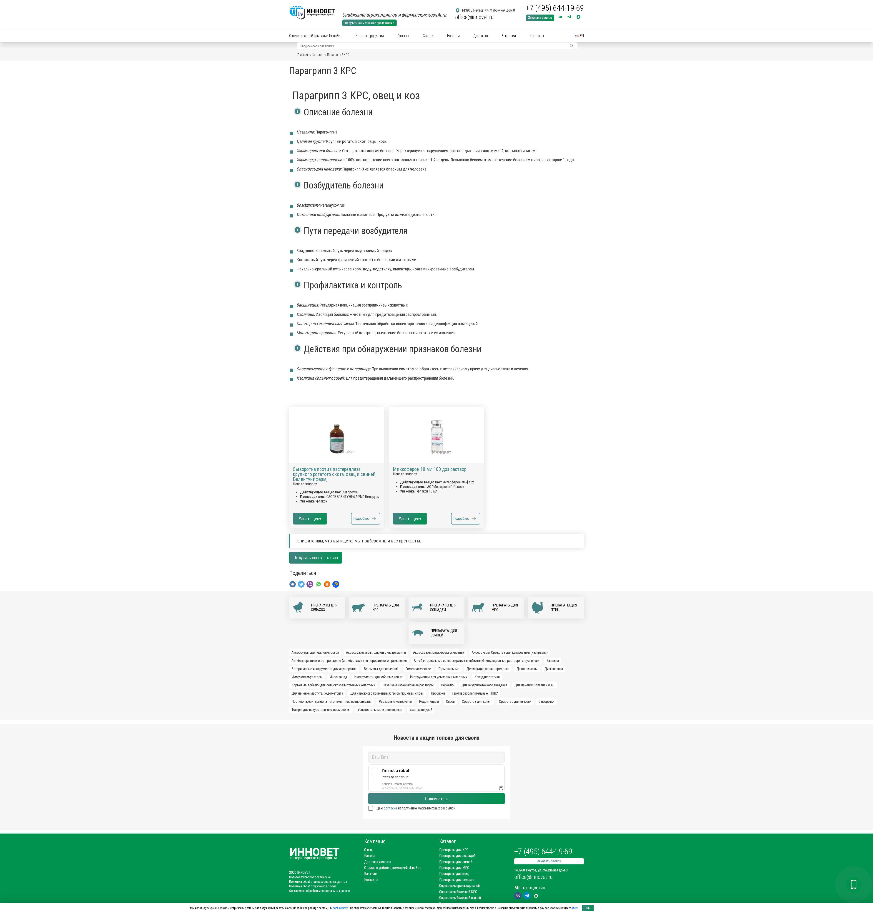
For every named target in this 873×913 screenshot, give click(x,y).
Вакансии (509, 36)
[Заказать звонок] (854, 885)
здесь (575, 908)
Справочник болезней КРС (458, 892)
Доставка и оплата (377, 862)
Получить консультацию (315, 557)
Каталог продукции (370, 36)
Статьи (428, 36)
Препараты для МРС (454, 868)
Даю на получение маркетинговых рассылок (415, 808)
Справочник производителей (459, 885)
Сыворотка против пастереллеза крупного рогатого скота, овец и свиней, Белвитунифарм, (334, 474)
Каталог (317, 55)
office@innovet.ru (474, 17)
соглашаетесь (341, 908)
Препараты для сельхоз (456, 880)
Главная (302, 55)
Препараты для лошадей (457, 856)
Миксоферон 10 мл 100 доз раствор (430, 469)
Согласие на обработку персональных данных (319, 891)
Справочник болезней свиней (460, 898)
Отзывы (403, 36)
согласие (390, 808)
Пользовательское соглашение (310, 877)
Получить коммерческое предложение (369, 23)
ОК (588, 908)
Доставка (480, 36)
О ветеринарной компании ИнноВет (315, 36)
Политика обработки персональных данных (318, 881)
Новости (453, 36)
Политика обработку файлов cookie (312, 886)
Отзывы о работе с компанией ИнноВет (392, 868)
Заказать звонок (540, 17)
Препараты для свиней (455, 862)
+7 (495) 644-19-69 (555, 8)
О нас (368, 850)
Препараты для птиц (454, 873)
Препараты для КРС (454, 850)
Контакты (536, 36)
